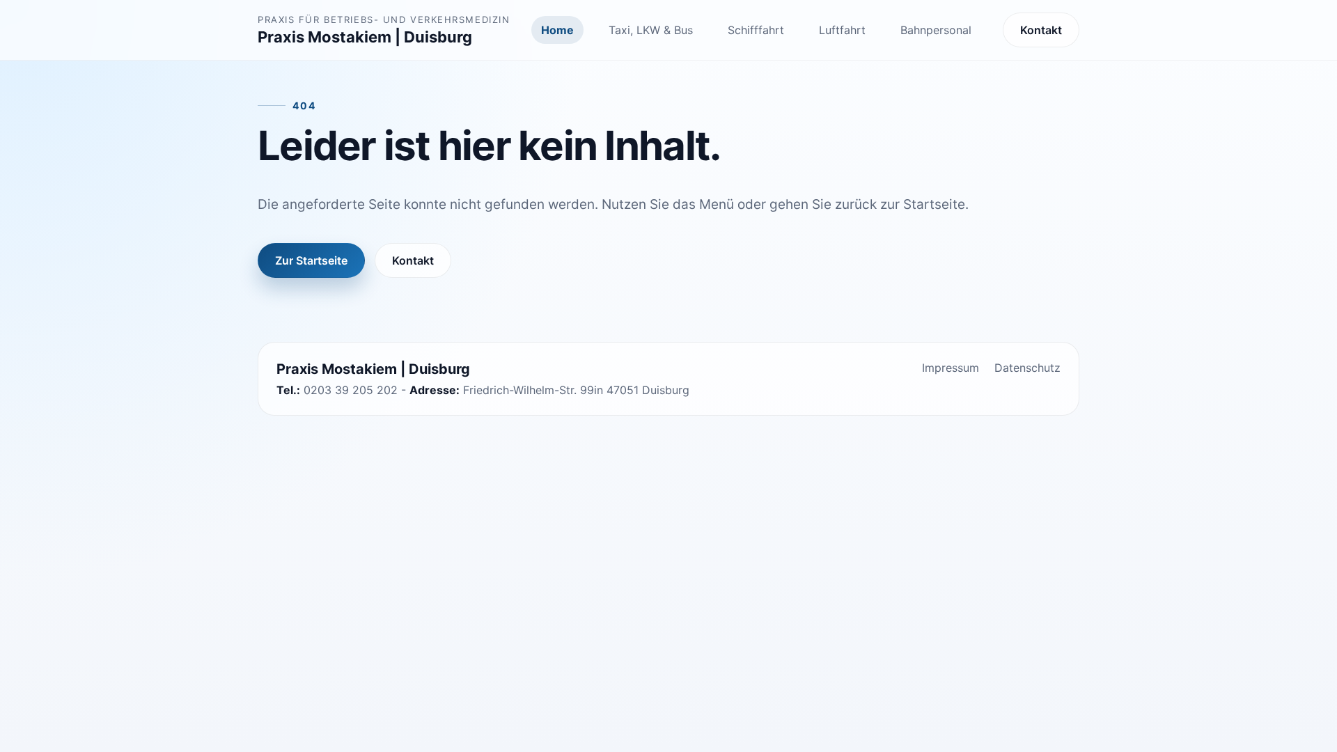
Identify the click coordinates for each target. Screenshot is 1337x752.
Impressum (950, 368)
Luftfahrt (842, 30)
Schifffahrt (756, 30)
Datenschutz (1027, 368)
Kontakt (1041, 30)
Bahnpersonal (935, 30)
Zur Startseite (311, 260)
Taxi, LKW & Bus (651, 30)
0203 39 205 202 (351, 390)
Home (557, 30)
